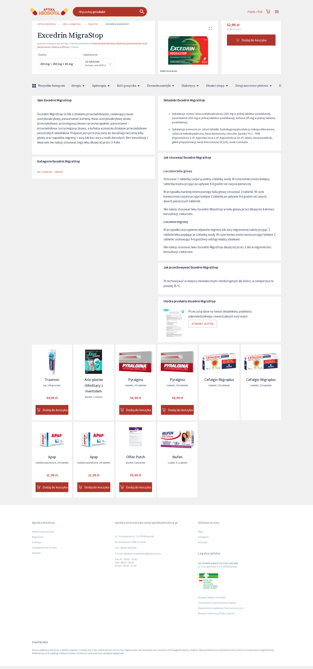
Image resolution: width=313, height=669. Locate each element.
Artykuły (202, 542)
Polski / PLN (255, 12)
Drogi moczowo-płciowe (251, 86)
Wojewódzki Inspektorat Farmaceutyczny (220, 608)
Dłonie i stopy (215, 86)
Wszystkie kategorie (51, 86)
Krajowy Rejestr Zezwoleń (212, 597)
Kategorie (203, 536)
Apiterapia (99, 86)
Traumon (52, 379)
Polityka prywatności (43, 531)
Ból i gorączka (72, 24)
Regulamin (38, 536)
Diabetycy (188, 86)
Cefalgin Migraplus (219, 379)
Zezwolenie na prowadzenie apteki (217, 602)
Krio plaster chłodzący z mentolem (94, 385)
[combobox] (131, 12)
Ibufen (177, 456)
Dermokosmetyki (159, 86)
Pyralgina (135, 379)
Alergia (76, 86)
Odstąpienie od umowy (44, 547)
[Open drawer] (277, 12)
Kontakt (36, 552)
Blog (200, 531)
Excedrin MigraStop (117, 24)
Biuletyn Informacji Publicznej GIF (216, 613)
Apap (52, 456)
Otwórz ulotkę (203, 324)
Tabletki (93, 24)
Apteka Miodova (47, 24)
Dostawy (37, 542)
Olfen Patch (135, 456)
